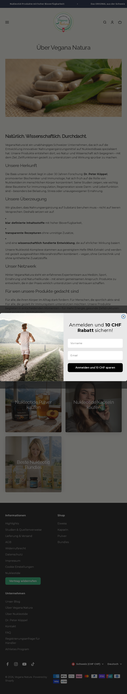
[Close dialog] (124, 317)
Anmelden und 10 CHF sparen (95, 367)
